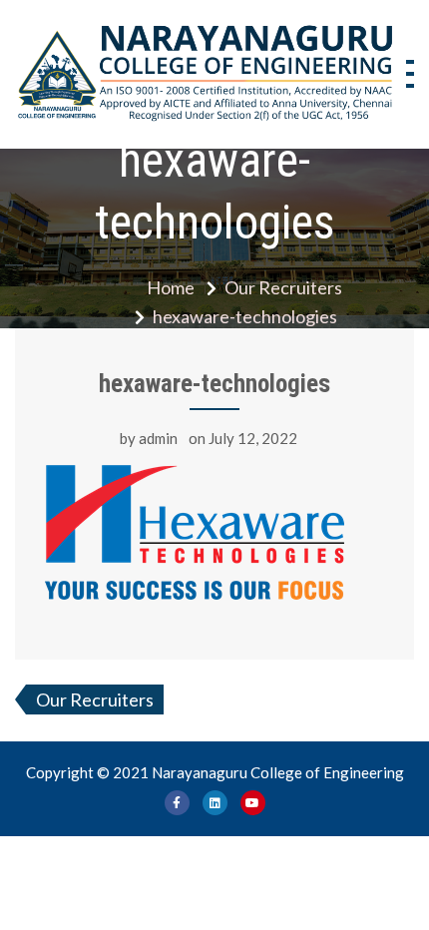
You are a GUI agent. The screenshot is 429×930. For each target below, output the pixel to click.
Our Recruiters (95, 699)
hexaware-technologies (214, 383)
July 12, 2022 (253, 438)
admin (158, 438)
